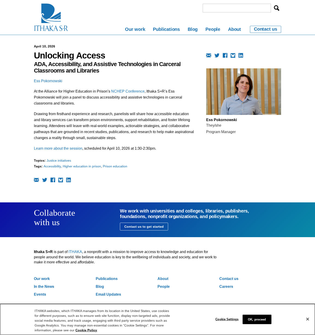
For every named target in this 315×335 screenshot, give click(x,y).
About (234, 29)
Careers (226, 286)
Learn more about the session (58, 148)
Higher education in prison (82, 166)
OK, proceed (257, 319)
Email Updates (108, 294)
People (212, 29)
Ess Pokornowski (48, 81)
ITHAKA (75, 252)
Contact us (265, 29)
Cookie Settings (226, 319)
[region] (157, 319)
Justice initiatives (59, 160)
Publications (166, 29)
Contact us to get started (144, 226)
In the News (44, 286)
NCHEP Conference (128, 91)
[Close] (308, 319)
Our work (135, 29)
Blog (193, 29)
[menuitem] (135, 30)
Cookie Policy (86, 330)
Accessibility (52, 166)
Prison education (115, 166)
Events (40, 294)
